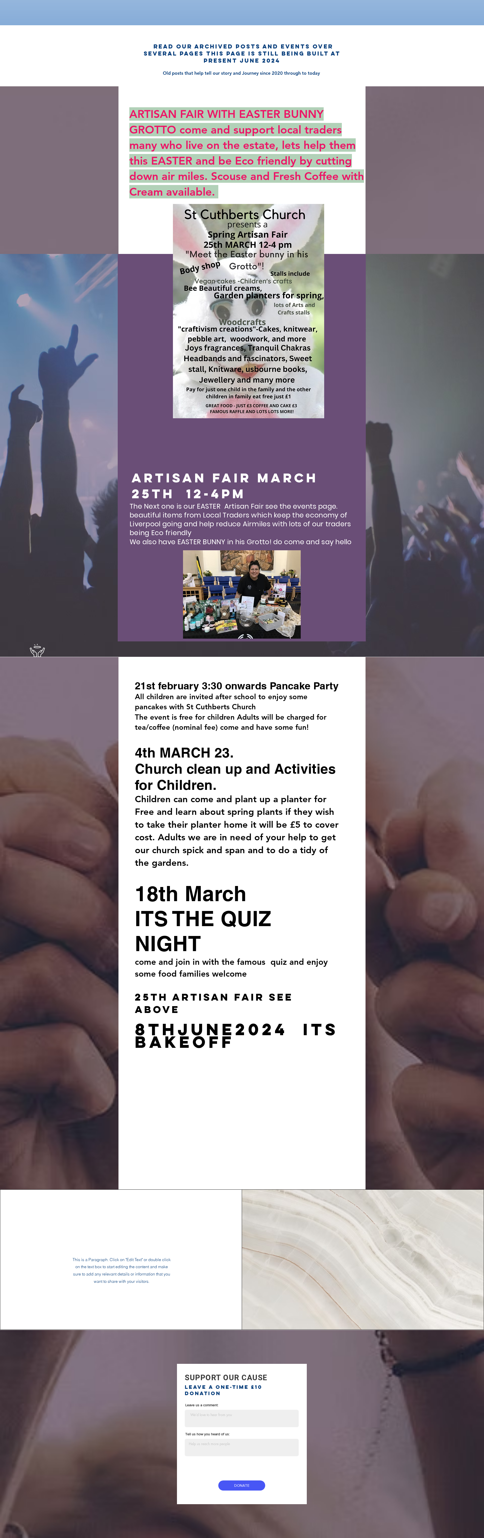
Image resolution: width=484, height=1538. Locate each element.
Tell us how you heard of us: (207, 1434)
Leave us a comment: (201, 1405)
